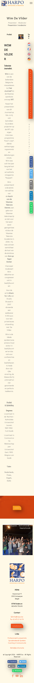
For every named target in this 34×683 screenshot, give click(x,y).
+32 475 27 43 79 (18, 619)
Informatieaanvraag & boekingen (30, 93)
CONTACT (17, 508)
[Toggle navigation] (31, 3)
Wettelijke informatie (17, 648)
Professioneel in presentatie (17, 638)
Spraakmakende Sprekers (17, 641)
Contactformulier (17, 626)
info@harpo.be (18, 617)
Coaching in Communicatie (17, 643)
